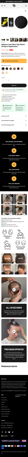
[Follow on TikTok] (13, 432)
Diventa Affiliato (4, 416)
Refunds (3, 402)
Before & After (4, 406)
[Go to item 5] (21, 40)
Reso (2, 404)
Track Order (3, 397)
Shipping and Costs (5, 409)
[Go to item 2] (8, 40)
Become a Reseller (5, 413)
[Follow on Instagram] (6, 432)
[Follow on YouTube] (9, 432)
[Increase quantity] (8, 80)
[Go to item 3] (12, 40)
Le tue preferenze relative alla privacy (20, 395)
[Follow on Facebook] (2, 432)
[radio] (3, 68)
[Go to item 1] (3, 40)
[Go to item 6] (25, 40)
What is (5, 411)
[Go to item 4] (16, 40)
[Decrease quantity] (3, 80)
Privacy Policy (4, 399)
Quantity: (3, 77)
